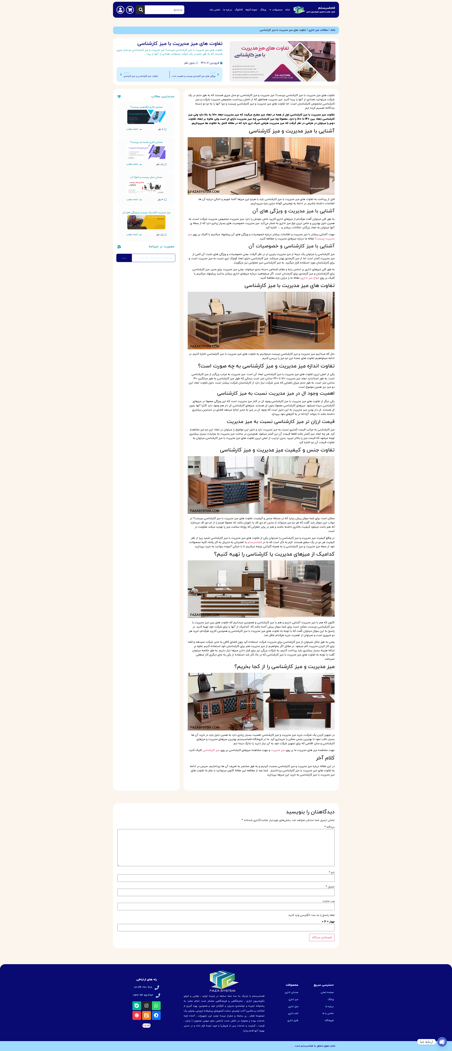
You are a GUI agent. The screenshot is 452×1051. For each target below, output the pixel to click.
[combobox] (164, 9)
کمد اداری (293, 1013)
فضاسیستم (255, 542)
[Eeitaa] (146, 1015)
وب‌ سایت (329, 901)
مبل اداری (293, 1006)
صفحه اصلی (327, 992)
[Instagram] (146, 1005)
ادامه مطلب (132, 129)
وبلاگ (331, 999)
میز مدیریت (278, 750)
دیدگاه (330, 827)
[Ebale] (136, 1005)
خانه (333, 30)
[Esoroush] (156, 1015)
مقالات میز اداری (318, 30)
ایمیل (330, 886)
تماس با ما (328, 1013)
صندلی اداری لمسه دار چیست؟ (146, 142)
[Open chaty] (442, 1042)
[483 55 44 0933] (158, 995)
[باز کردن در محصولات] (270, 10)
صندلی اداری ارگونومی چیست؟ (146, 107)
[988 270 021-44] (157, 987)
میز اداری (293, 999)
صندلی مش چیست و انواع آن (146, 177)
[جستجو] (140, 9)
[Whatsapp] (156, 1005)
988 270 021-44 (143, 987)
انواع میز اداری (310, 278)
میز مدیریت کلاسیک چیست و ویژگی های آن (146, 212)
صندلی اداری (291, 992)
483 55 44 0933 (143, 995)
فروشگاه (329, 1020)
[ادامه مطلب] (140, 129)
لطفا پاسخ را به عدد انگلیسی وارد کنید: (311, 915)
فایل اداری (292, 1020)
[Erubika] (136, 1015)
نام (332, 872)
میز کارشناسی (211, 750)
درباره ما (329, 1006)
